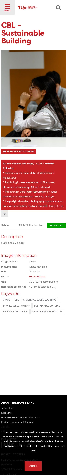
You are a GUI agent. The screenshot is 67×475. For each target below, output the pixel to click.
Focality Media (37, 276)
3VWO (6, 299)
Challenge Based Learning (39, 299)
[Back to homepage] (38, 7)
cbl (17, 299)
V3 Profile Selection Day (47, 311)
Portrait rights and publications (17, 422)
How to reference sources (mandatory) (20, 417)
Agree (33, 466)
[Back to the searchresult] (4, 213)
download (56, 225)
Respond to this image (20, 151)
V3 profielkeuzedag (15, 311)
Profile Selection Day (16, 305)
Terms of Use (56, 205)
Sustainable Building (47, 305)
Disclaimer (6, 412)
